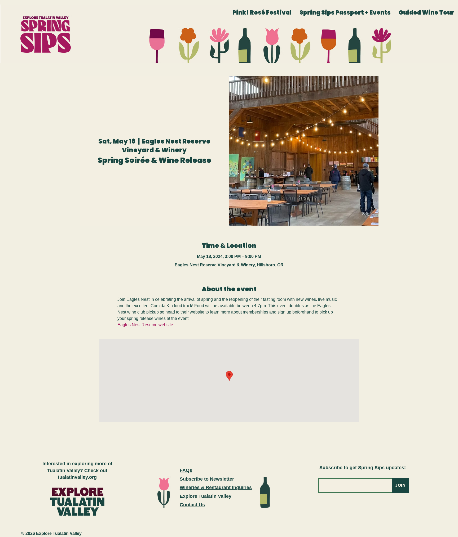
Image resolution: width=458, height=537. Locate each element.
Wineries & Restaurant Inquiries (216, 487)
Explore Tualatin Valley (205, 496)
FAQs (186, 470)
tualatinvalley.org (77, 477)
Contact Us (192, 504)
